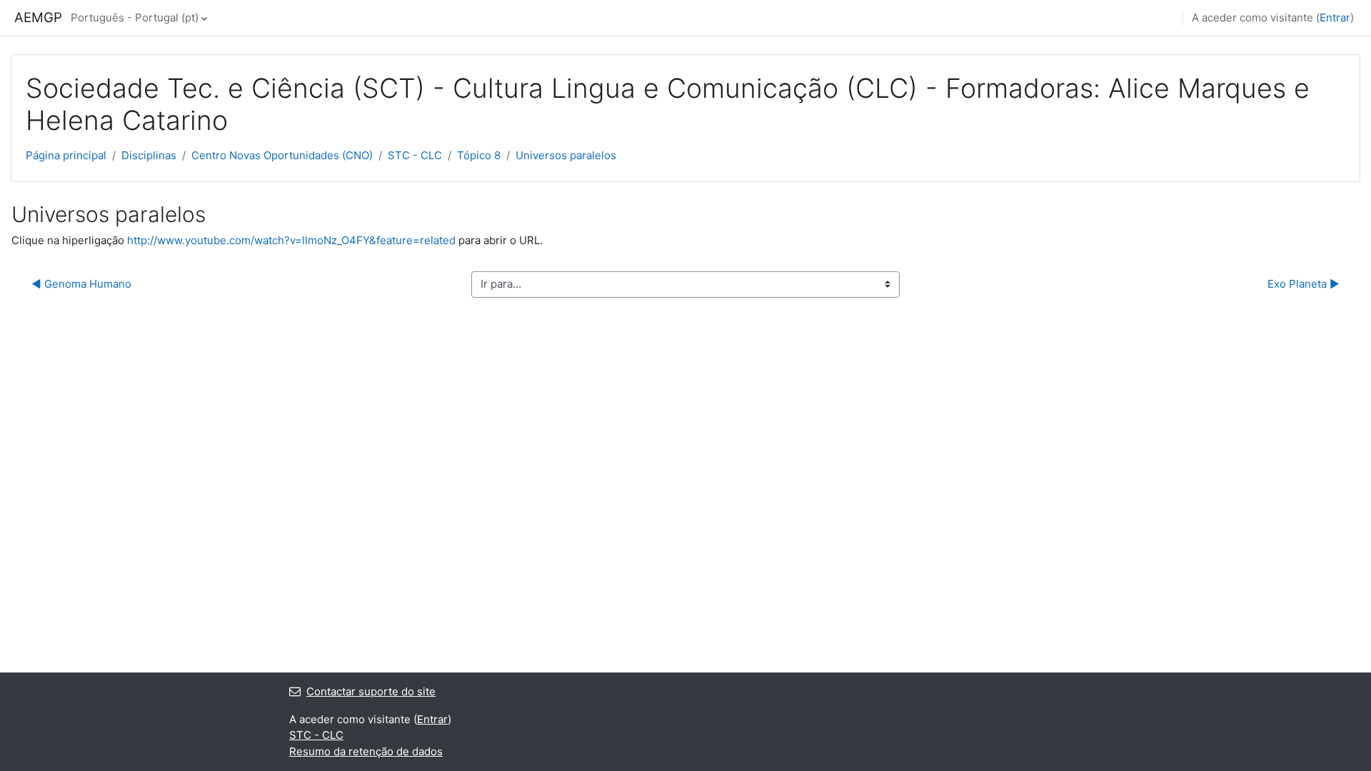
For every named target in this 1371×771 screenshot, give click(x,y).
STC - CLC (415, 155)
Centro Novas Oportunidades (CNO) (282, 155)
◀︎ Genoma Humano (81, 284)
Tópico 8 (479, 155)
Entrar (1335, 17)
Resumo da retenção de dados (366, 751)
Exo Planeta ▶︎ (1303, 284)
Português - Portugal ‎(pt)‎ (135, 17)
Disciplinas (148, 155)
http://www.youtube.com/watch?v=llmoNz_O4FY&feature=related (291, 240)
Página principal (66, 155)
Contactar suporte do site (371, 691)
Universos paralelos (566, 155)
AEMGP (38, 17)
